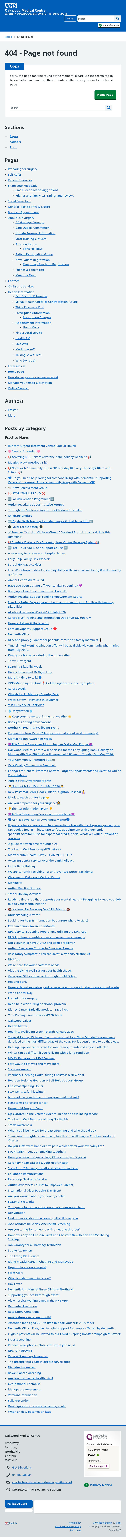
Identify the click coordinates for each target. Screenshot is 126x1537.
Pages (14, 136)
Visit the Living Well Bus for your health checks (39, 970)
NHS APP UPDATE (20, 1350)
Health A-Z (23, 338)
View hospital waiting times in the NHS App (38, 1300)
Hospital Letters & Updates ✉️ (28, 623)
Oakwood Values (19, 1020)
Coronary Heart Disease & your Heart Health (38, 1162)
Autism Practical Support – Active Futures (36, 504)
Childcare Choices (20, 515)
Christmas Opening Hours (25, 1086)
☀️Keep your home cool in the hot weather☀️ (39, 716)
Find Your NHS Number (31, 296)
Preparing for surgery (22, 169)
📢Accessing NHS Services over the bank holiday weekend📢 (49, 457)
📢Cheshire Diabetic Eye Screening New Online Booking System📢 (53, 542)
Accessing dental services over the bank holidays (41, 860)
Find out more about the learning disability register (43, 1218)
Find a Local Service (29, 332)
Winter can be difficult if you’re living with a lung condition (48, 1052)
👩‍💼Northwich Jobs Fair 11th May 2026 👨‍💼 (36, 786)
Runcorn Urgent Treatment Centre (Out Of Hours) (42, 446)
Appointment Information (33, 323)
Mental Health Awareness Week (30, 739)
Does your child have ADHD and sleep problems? (41, 943)
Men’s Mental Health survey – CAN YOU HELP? (40, 855)
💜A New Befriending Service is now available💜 (41, 814)
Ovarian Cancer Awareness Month (31, 926)
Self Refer (14, 174)
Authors (15, 142)
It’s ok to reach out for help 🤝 (28, 797)
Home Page (105, 94)
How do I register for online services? (33, 377)
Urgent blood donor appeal (27, 1267)
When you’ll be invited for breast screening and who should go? (52, 1130)
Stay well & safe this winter (26, 1091)
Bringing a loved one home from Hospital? (37, 591)
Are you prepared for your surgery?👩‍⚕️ (34, 803)
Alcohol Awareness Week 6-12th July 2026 (37, 612)
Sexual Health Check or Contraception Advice (47, 302)
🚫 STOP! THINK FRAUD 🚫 (26, 493)
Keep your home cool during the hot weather (39, 655)
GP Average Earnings (30, 222)
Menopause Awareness (24, 1389)
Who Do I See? (26, 360)
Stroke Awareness (20, 1250)
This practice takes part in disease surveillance (39, 1362)
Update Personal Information (35, 233)
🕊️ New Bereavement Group (27, 488)
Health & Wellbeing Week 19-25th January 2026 (41, 1031)
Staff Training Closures (31, 239)
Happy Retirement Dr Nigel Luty (30, 672)
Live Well (22, 344)
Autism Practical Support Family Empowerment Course (45, 596)
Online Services (18, 388)
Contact (13, 281)
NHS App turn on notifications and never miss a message (46, 937)
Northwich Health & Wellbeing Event (33, 727)
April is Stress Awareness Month (29, 781)
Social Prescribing (20, 201)
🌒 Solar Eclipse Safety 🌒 (25, 527)
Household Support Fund (25, 1108)
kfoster (13, 410)
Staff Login (75, 1530)
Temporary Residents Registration (46, 264)
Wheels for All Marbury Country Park (33, 694)
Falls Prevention (19, 1400)
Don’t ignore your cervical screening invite (37, 1406)
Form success (16, 366)
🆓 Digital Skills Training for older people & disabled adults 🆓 (50, 521)
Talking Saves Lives (28, 355)
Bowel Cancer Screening (24, 1373)
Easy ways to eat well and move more (33, 1064)
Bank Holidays (32, 249)
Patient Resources (20, 180)
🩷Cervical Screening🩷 (24, 451)
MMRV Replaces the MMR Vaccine (31, 1058)
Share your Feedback (22, 185)
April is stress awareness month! (29, 1317)
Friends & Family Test (30, 270)
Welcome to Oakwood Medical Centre (34, 877)
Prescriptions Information (33, 313)
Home (8, 36)
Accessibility (75, 1522)
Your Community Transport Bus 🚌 (31, 760)
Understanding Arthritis (24, 915)
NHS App (14, 959)
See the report (97, 1466)
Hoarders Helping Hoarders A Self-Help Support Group (45, 1080)
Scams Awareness (20, 1125)
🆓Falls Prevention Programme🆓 (31, 499)
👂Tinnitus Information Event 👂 (30, 808)
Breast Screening (19, 1339)
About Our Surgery (21, 218)
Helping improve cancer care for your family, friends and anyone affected (58, 1047)
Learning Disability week (25, 666)
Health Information (21, 292)
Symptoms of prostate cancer (27, 1103)
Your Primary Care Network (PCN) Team (35, 1015)
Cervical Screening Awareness (28, 1356)
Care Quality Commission (33, 228)
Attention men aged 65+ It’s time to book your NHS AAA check (51, 1323)
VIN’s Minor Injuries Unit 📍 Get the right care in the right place (51, 683)
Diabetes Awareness (21, 1367)
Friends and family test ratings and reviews (45, 195)
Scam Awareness (19, 1069)
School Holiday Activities (24, 564)
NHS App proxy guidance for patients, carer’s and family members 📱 (55, 640)
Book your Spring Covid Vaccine (30, 722)
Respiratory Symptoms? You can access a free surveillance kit (49, 954)
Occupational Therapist (24, 1384)
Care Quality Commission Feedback (32, 765)
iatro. (118, 1522)
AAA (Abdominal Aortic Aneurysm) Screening (39, 1224)
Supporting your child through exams (33, 1295)
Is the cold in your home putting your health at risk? (43, 1097)
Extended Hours (26, 244)
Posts (13, 147)
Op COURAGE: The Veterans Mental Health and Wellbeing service (53, 1114)
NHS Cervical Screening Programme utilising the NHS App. (47, 931)
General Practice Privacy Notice (29, 207)
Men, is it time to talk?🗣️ (25, 677)
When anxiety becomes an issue (29, 1412)
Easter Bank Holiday (21, 866)
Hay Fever (15, 1284)
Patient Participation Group (34, 254)
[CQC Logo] (97, 1439)
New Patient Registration (33, 260)
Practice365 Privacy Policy (68, 1526)
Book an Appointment (23, 212)
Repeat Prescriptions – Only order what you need (41, 1345)
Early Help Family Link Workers (29, 559)
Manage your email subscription (30, 383)
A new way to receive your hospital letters (36, 553)
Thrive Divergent (19, 661)
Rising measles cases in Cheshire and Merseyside (40, 1261)
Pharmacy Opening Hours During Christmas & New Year (46, 1075)
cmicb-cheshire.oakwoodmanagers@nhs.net (42, 1482)
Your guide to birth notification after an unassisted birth (46, 1207)
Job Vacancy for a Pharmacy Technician (34, 1245)
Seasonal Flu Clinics (21, 1201)
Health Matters (18, 1026)
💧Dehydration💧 (20, 711)
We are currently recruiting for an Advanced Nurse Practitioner (50, 871)
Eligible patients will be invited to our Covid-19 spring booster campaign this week (64, 1334)
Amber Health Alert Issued (26, 580)
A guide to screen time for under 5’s (32, 844)
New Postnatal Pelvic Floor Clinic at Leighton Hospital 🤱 (46, 792)
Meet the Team (26, 275)
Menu (70, 18)
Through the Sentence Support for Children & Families (45, 510)
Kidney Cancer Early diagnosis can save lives (38, 1009)
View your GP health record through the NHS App (42, 976)
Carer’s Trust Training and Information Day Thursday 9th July (49, 617)
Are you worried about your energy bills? (36, 1196)
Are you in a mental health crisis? (30, 1378)
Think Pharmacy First (30, 307)
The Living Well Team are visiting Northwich (38, 1119)
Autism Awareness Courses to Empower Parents (40, 948)
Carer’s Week (17, 688)
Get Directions (22, 1467)
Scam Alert (15, 1273)
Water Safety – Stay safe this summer (33, 700)
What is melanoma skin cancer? (29, 1278)
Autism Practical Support (24, 888)
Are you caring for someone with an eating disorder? (44, 1229)
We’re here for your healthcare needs (33, 965)
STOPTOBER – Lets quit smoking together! (37, 1151)
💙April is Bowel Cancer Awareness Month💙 (39, 820)
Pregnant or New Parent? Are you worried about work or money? (53, 733)
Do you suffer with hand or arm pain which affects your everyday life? (56, 1146)
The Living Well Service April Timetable (34, 849)
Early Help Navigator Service (27, 1179)
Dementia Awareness (22, 1306)
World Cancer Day (20, 993)
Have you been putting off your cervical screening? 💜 (45, 585)
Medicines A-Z (25, 349)
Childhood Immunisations (25, 1174)
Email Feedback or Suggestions (37, 190)
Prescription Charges (37, 317)
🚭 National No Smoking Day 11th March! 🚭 (39, 909)
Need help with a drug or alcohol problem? (37, 1004)
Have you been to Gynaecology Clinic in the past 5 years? (47, 1157)
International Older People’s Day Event (34, 1190)
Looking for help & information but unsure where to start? (48, 920)
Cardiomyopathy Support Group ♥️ (32, 629)
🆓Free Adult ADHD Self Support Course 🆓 (38, 548)
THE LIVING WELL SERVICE (26, 705)
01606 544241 (22, 1475)
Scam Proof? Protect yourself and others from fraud (43, 1168)
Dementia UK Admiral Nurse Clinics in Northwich (41, 1289)
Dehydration (16, 1213)
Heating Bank (17, 982)
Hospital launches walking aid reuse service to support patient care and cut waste (63, 987)
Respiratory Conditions (23, 1311)
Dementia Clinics (19, 634)
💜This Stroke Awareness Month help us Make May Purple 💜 (50, 744)
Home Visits (31, 327)
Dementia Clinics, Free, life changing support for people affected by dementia (61, 1328)
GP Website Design (102, 1522)
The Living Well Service (23, 1256)
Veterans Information (22, 1395)
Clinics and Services (21, 286)
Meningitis (15, 883)
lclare (11, 415)
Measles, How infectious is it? (27, 462)
